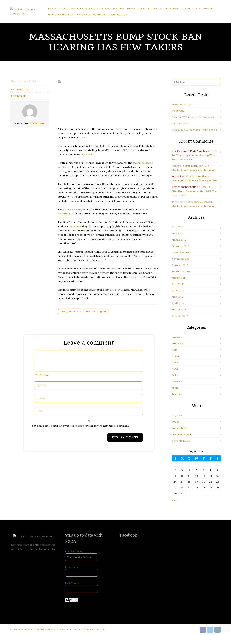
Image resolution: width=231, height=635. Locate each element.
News (131, 8)
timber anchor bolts (184, 186)
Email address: (74, 551)
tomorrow (137, 277)
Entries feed (179, 427)
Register (177, 415)
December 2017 (181, 252)
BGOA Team (37, 123)
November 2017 (181, 258)
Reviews (177, 381)
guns (103, 311)
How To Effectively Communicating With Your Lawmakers (194, 155)
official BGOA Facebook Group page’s (194, 129)
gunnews (177, 343)
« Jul (174, 500)
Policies (118, 8)
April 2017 (178, 303)
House (15, 81)
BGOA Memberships (61, 14)
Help (174, 349)
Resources (155, 8)
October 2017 (180, 265)
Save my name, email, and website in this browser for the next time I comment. (80, 425)
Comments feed (181, 434)
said (106, 167)
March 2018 (179, 239)
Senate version (72, 209)
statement (75, 226)
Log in (175, 421)
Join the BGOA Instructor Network (193, 117)
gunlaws (177, 337)
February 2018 (180, 246)
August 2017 (179, 277)
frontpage (178, 110)
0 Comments (18, 95)
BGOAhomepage (181, 104)
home (63, 8)
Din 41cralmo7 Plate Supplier (189, 150)
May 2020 (177, 233)
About (52, 8)
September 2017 (181, 271)
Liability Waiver (97, 8)
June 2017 (178, 290)
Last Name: (72, 582)
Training (177, 394)
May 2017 (177, 296)
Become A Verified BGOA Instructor (102, 14)
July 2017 (177, 284)
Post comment (125, 437)
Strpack (177, 176)
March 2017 (179, 309)
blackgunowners (70, 311)
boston (90, 311)
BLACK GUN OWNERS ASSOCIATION (40, 629)
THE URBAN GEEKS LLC (91, 629)
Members (171, 8)
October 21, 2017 (21, 89)
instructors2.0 (180, 123)
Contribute (204, 8)
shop (175, 387)
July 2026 (177, 227)
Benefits (76, 8)
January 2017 (180, 315)
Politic (33, 81)
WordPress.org (181, 440)
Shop (141, 8)
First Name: (72, 567)
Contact (187, 8)
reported (86, 154)
